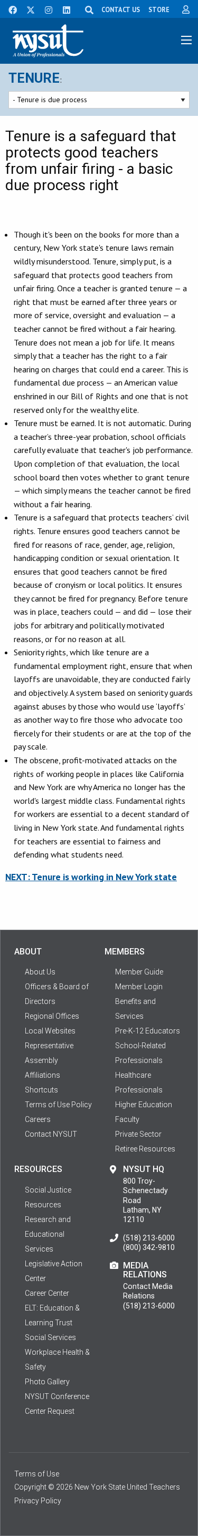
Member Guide (139, 972)
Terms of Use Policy (58, 1104)
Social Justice (48, 1190)
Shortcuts (41, 1090)
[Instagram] (45, 9)
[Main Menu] (186, 40)
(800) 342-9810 (149, 1247)
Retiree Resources (145, 1149)
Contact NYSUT (51, 1134)
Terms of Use (36, 1474)
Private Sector (138, 1134)
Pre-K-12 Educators (147, 1031)
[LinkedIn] (63, 9)
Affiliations (42, 1075)
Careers (38, 1119)
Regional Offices (52, 1016)
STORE (158, 9)
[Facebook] (9, 9)
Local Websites (50, 1031)
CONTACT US (120, 9)
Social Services (50, 1337)
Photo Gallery (47, 1381)
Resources (43, 1204)
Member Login (139, 986)
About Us (40, 972)
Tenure (34, 78)
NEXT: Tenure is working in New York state (91, 877)
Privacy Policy (37, 1500)
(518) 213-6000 (149, 1238)
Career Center (47, 1293)
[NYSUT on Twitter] (27, 9)
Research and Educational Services (48, 1234)
